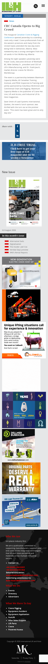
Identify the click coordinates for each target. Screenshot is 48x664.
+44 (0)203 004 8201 (15, 567)
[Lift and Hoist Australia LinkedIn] (17, 135)
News (11, 21)
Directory (12, 593)
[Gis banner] (21, 288)
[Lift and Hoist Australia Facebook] (17, 126)
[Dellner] (18, 461)
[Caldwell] (24, 357)
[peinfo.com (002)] (21, 390)
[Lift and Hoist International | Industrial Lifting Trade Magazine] (11, 7)
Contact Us (13, 563)
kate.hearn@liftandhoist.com (20, 580)
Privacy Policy (28, 658)
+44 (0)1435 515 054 (15, 569)
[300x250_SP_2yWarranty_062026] (21, 493)
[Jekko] (21, 320)
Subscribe (15, 658)
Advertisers (13, 596)
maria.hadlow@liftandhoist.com (22, 575)
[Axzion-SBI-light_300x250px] (21, 526)
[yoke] (24, 427)
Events (11, 590)
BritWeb (27, 661)
